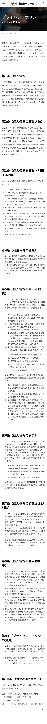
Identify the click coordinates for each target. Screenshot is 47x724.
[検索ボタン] (43, 3)
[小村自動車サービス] (23, 3)
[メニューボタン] (3, 3)
